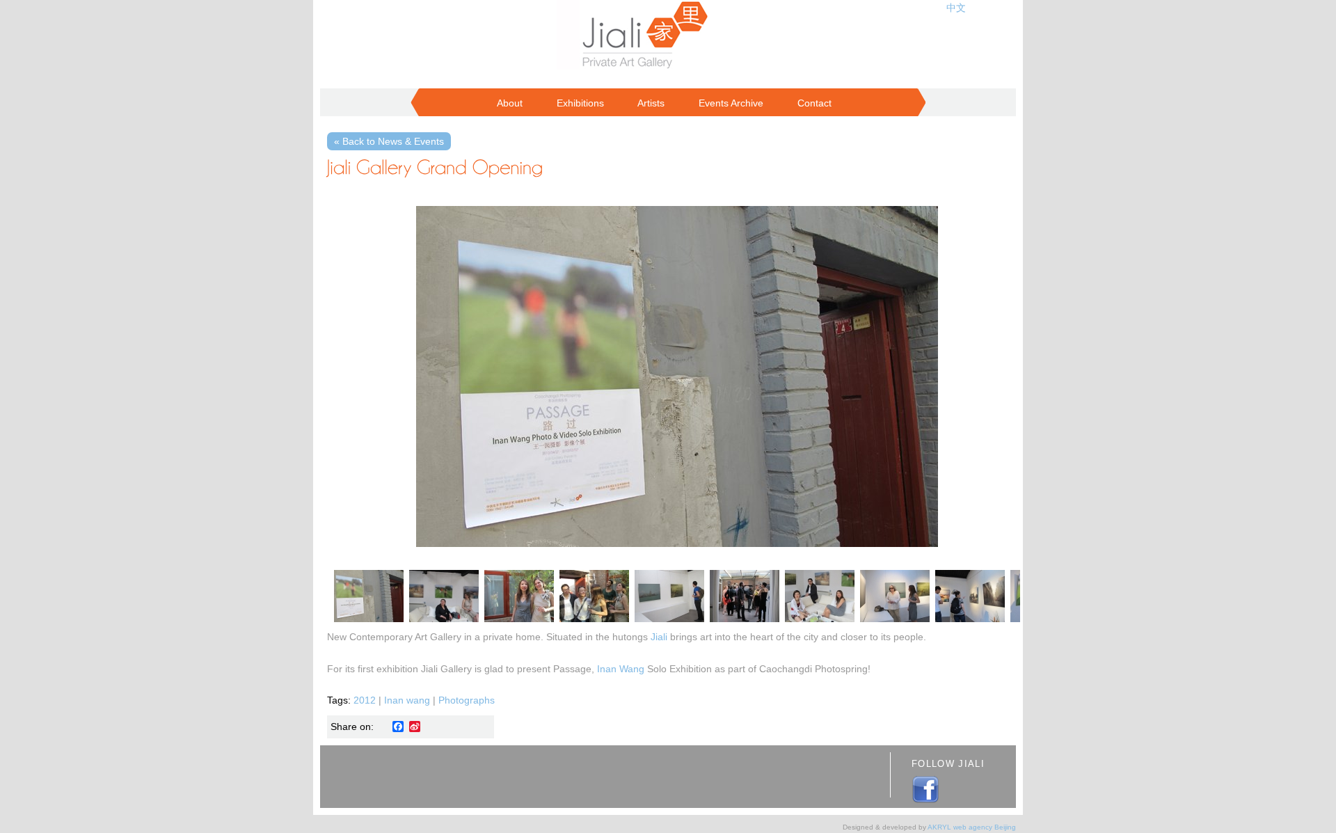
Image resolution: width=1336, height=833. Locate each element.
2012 (364, 700)
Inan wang (407, 700)
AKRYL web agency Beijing (972, 827)
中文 (956, 7)
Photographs (466, 700)
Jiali (659, 636)
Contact (814, 103)
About (510, 103)
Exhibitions (580, 103)
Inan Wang (620, 668)
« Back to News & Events (389, 141)
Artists (651, 103)
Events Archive (731, 103)
